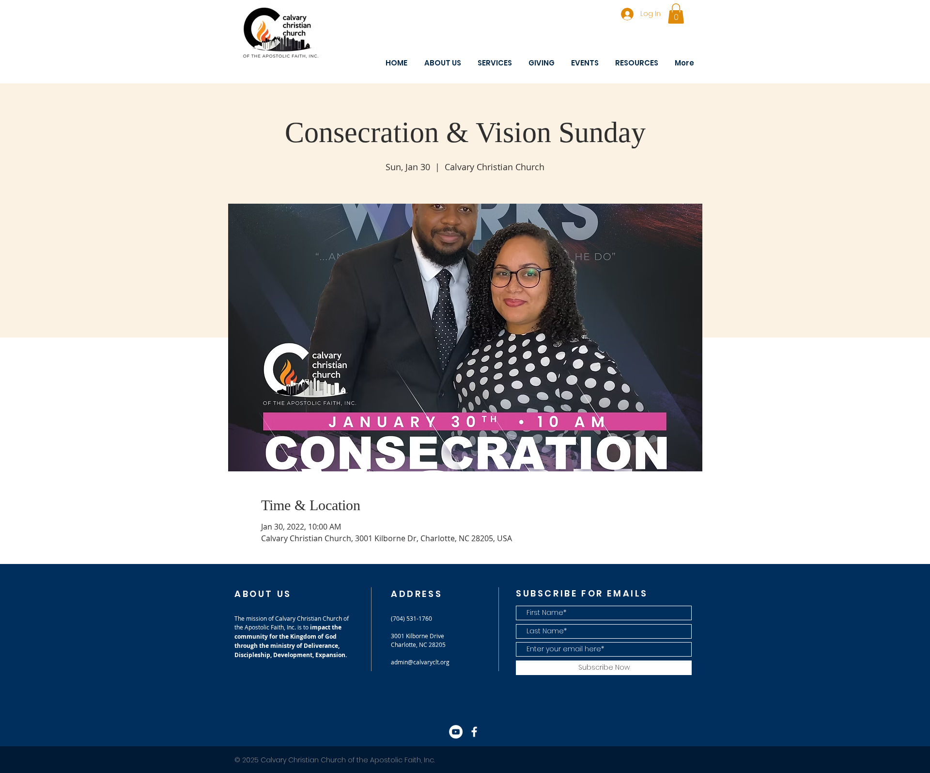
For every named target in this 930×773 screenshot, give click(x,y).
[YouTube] (456, 732)
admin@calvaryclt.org (420, 662)
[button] (675, 13)
